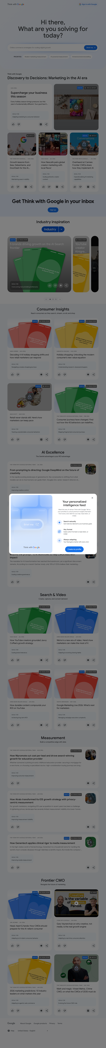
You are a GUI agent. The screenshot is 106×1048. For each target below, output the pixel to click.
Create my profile (74, 549)
